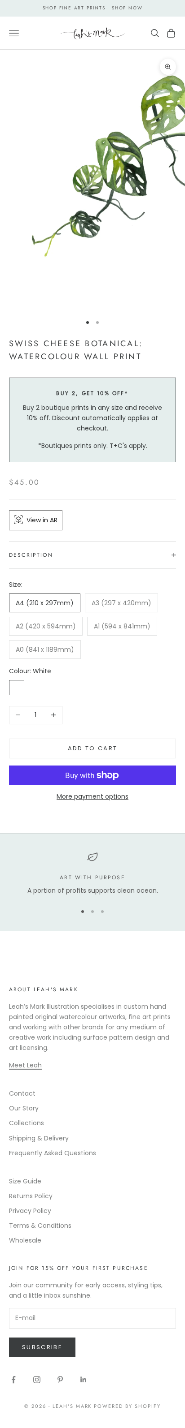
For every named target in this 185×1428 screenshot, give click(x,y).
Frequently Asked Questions (52, 1152)
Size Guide (25, 1181)
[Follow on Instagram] (36, 1379)
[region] (92, 874)
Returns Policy (31, 1195)
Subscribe (42, 1347)
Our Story (24, 1108)
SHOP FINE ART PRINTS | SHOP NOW (93, 7)
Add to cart (93, 748)
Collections (26, 1122)
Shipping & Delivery (39, 1138)
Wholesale (25, 1240)
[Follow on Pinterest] (60, 1379)
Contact (22, 1093)
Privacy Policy (30, 1210)
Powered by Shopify (127, 1406)
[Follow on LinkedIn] (83, 1379)
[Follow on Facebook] (13, 1379)
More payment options (92, 796)
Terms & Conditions (40, 1225)
